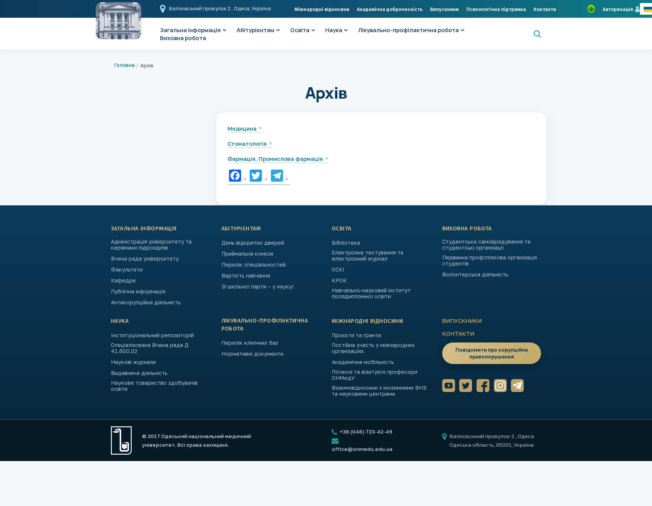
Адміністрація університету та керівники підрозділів (151, 245)
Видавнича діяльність (139, 373)
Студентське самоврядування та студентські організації (486, 245)
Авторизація (618, 9)
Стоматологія (247, 143)
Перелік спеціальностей (253, 265)
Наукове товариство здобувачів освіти (154, 386)
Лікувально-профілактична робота (408, 30)
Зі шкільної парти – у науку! (257, 287)
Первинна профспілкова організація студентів (489, 261)
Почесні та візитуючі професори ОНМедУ (374, 375)
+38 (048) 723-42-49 (365, 432)
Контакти (545, 9)
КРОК (339, 281)
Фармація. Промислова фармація (275, 158)
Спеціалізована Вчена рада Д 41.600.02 (150, 348)
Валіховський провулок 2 (200, 8)
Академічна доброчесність (390, 9)
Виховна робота (183, 38)
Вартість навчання (245, 276)
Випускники (444, 9)
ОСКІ (338, 270)
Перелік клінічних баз (249, 343)
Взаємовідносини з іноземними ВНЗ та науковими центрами (379, 391)
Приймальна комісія (247, 254)
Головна (124, 65)
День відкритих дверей (252, 243)
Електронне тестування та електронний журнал (367, 256)
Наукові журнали (133, 362)
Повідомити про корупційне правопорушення (491, 353)
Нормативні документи (252, 354)
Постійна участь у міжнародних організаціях (373, 348)
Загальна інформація (144, 228)
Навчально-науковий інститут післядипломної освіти (371, 293)
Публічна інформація (138, 291)
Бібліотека (346, 243)
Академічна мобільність (363, 362)
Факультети (127, 270)
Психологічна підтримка (496, 9)
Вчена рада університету (145, 259)
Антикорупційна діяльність (146, 302)
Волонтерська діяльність (475, 275)
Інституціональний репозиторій (152, 335)
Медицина (242, 128)
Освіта (299, 30)
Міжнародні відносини (322, 9)
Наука (333, 30)
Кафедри (123, 281)
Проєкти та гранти (356, 335)
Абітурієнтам (255, 30)
